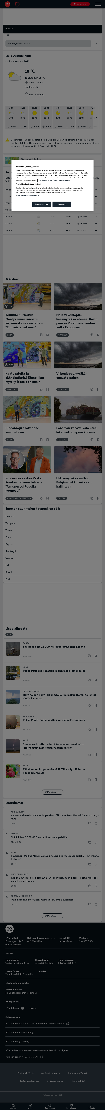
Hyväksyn (61, 204)
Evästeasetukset (41, 204)
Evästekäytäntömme (45, 180)
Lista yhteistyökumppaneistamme (27, 195)
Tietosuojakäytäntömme (61, 180)
